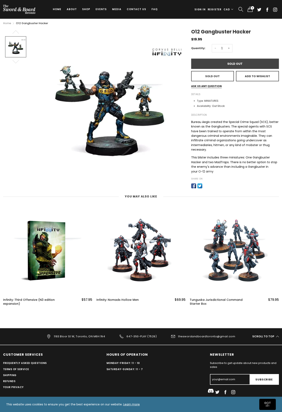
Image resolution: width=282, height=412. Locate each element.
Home (57, 9)
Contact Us (136, 9)
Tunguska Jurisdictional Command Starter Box (216, 302)
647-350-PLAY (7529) (142, 336)
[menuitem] (57, 9)
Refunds (9, 381)
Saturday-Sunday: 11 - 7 (125, 369)
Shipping (10, 375)
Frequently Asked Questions (25, 363)
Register (215, 9)
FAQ (155, 9)
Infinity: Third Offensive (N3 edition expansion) (29, 302)
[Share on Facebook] (193, 185)
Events (101, 9)
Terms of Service (16, 369)
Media (116, 9)
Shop (86, 9)
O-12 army (205, 171)
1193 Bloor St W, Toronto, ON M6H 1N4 (79, 336)
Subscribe (264, 379)
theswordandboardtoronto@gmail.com (206, 336)
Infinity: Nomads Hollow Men (117, 300)
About (72, 9)
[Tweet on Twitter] (199, 185)
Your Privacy (13, 387)
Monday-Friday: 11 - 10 (123, 363)
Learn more (131, 404)
